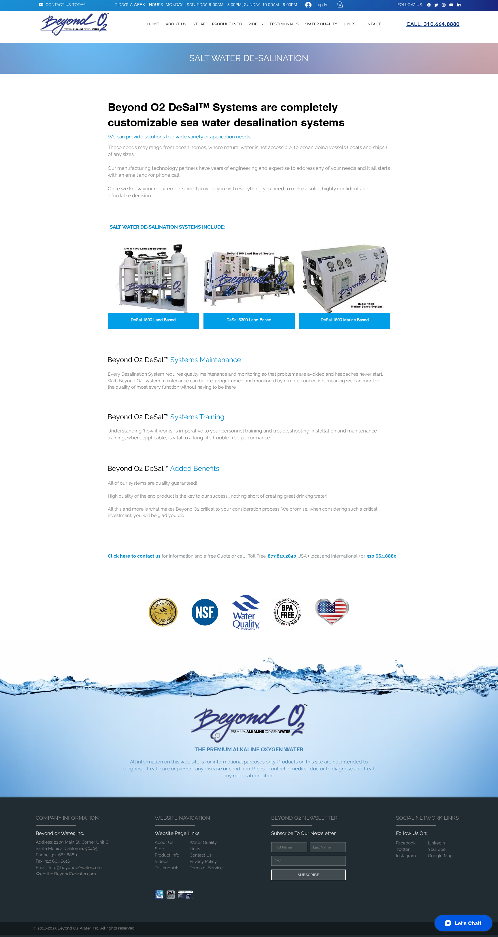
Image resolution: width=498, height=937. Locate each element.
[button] (340, 4)
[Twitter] (436, 5)
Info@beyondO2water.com (75, 867)
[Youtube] (451, 5)
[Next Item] (381, 286)
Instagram (406, 855)
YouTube (437, 849)
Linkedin (436, 843)
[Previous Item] (117, 286)
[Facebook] (429, 5)
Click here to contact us (134, 556)
